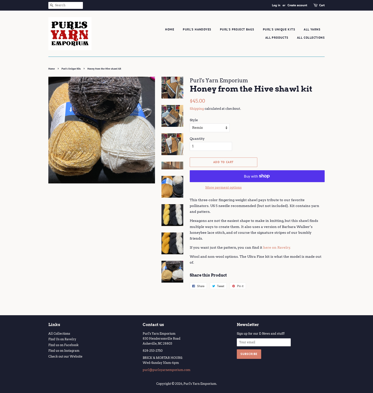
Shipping (197, 109)
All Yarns (312, 29)
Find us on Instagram (63, 350)
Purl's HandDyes (197, 29)
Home (169, 29)
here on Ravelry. (277, 247)
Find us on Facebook (63, 345)
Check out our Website (65, 356)
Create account (297, 5)
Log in (276, 5)
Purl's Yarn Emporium (199, 383)
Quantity (197, 139)
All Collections (311, 38)
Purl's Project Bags (237, 29)
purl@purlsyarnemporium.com (166, 370)
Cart (322, 5)
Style (194, 120)
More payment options (223, 187)
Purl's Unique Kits (279, 29)
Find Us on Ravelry (62, 339)
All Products (276, 38)
